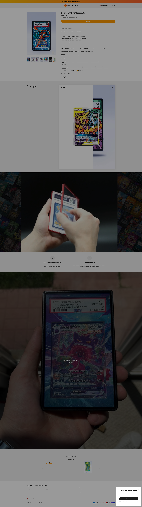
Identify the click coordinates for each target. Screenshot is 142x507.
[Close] (138, 489)
